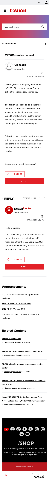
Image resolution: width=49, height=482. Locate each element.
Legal (28, 449)
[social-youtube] (6, 429)
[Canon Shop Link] (24, 443)
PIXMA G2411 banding (11, 338)
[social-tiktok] (18, 429)
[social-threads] (37, 429)
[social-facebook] (24, 429)
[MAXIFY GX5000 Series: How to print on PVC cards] (44, 198)
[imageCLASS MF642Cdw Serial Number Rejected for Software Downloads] (40, 198)
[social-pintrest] (43, 429)
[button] (8, 174)
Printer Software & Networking (15, 388)
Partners (41, 449)
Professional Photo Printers (14, 404)
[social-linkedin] (21, 434)
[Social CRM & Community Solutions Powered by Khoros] (38, 476)
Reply (24, 181)
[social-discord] (27, 434)
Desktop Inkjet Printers (12, 342)
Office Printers (10, 43)
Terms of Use (8, 449)
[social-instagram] (12, 429)
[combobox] (24, 26)
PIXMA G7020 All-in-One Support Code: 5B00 (22, 351)
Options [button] (45, 44)
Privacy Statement (18, 449)
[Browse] (6, 10)
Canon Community (18, 10)
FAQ (38, 2)
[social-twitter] (30, 429)
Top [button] (6, 475)
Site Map (34, 449)
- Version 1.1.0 (16, 303)
